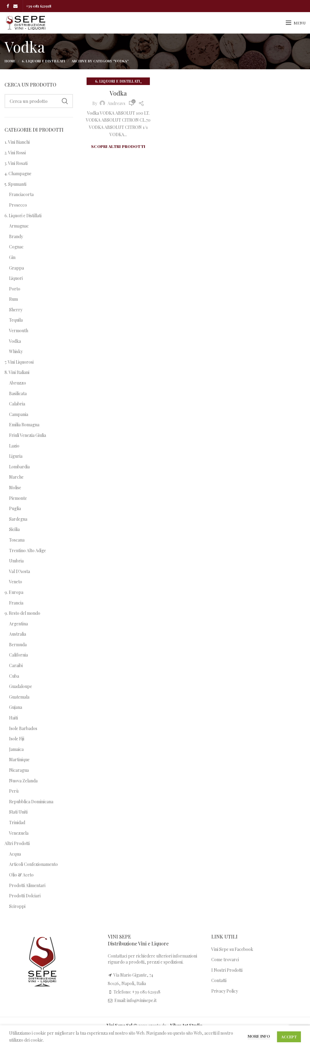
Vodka (118, 93)
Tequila (16, 320)
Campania (18, 414)
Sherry (15, 310)
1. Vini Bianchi (17, 142)
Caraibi (16, 665)
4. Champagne (18, 173)
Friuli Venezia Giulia (27, 435)
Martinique (19, 759)
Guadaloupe (20, 686)
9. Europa (14, 592)
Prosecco (18, 205)
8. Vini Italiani (17, 372)
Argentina (18, 624)
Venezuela (18, 833)
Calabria (17, 404)
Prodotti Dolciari (25, 896)
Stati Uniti (18, 812)
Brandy (16, 236)
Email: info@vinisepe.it (135, 1000)
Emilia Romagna (24, 424)
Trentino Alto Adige (27, 550)
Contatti (218, 980)
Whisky (16, 351)
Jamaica (16, 749)
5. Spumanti (15, 184)
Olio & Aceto (21, 875)
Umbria (16, 561)
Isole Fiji (16, 739)
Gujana (15, 707)
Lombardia (19, 467)
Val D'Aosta (19, 571)
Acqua (15, 854)
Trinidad (17, 822)
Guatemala (19, 697)
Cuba (14, 676)
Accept (289, 1036)
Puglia (15, 508)
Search (64, 101)
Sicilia (14, 529)
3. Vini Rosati (16, 163)
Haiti (13, 718)
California (18, 655)
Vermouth (18, 330)
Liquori (16, 278)
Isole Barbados (23, 728)
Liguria (15, 456)
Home (10, 61)
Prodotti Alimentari (27, 885)
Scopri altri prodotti (118, 146)
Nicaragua (19, 770)
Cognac (16, 247)
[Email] (15, 6)
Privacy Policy (224, 991)
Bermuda (18, 644)
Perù (13, 791)
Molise (15, 487)
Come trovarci (225, 959)
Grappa (16, 268)
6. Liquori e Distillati (43, 61)
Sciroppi (17, 906)
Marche (16, 477)
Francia (16, 603)
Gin (12, 257)
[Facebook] (8, 6)
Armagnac (19, 226)
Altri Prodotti (17, 843)
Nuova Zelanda (23, 781)
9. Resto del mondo (22, 613)
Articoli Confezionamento (33, 864)
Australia (17, 634)
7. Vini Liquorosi (19, 362)
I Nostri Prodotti (226, 970)
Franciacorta (21, 194)
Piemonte (18, 498)
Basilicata (18, 393)
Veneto (15, 582)
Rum (13, 299)
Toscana (17, 540)
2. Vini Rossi (15, 153)
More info (259, 1036)
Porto (14, 289)
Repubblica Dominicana (31, 801)
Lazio (14, 446)
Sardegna (18, 519)
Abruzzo (17, 383)
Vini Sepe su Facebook (232, 949)
